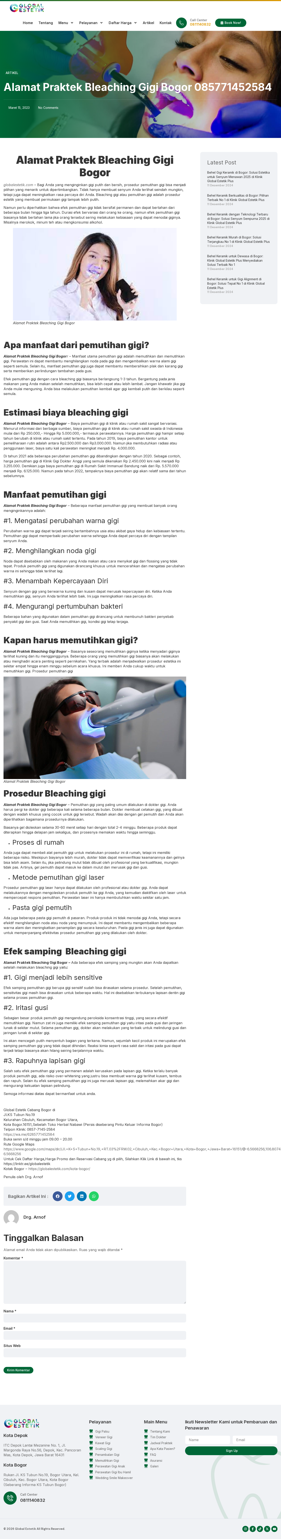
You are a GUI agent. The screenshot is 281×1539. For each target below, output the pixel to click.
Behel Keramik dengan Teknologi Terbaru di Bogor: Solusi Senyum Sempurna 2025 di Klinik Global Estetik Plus (238, 218)
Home (28, 23)
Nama (10, 1311)
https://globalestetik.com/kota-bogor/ (59, 1169)
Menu (63, 23)
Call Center (198, 20)
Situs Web (12, 1345)
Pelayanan (88, 23)
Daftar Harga (120, 23)
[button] (58, 1196)
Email (9, 1328)
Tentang (45, 23)
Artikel (148, 23)
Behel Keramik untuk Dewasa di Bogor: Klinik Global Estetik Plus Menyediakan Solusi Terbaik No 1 (235, 260)
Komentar (13, 1258)
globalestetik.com (18, 185)
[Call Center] (181, 23)
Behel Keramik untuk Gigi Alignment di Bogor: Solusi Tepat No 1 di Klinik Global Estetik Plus (236, 283)
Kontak (166, 23)
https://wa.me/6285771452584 (29, 1134)
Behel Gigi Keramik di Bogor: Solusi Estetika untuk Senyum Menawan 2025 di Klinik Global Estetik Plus (238, 177)
